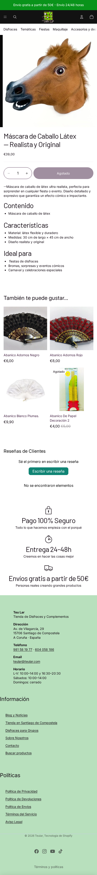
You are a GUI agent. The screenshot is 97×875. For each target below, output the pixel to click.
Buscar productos (18, 753)
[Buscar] (15, 17)
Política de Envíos (18, 806)
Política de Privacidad (21, 791)
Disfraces (10, 29)
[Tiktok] (60, 851)
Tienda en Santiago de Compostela (31, 723)
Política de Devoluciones (23, 799)
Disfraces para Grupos (21, 730)
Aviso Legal (13, 822)
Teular (39, 835)
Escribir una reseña (48, 471)
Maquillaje (60, 29)
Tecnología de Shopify (58, 835)
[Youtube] (52, 851)
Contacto (12, 745)
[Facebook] (36, 851)
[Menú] (5, 17)
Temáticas (28, 29)
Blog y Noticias (16, 715)
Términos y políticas (48, 867)
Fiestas (44, 29)
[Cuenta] (82, 17)
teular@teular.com (26, 661)
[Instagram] (44, 851)
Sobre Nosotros (16, 738)
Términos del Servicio (21, 814)
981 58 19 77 (22, 649)
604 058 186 (44, 649)
